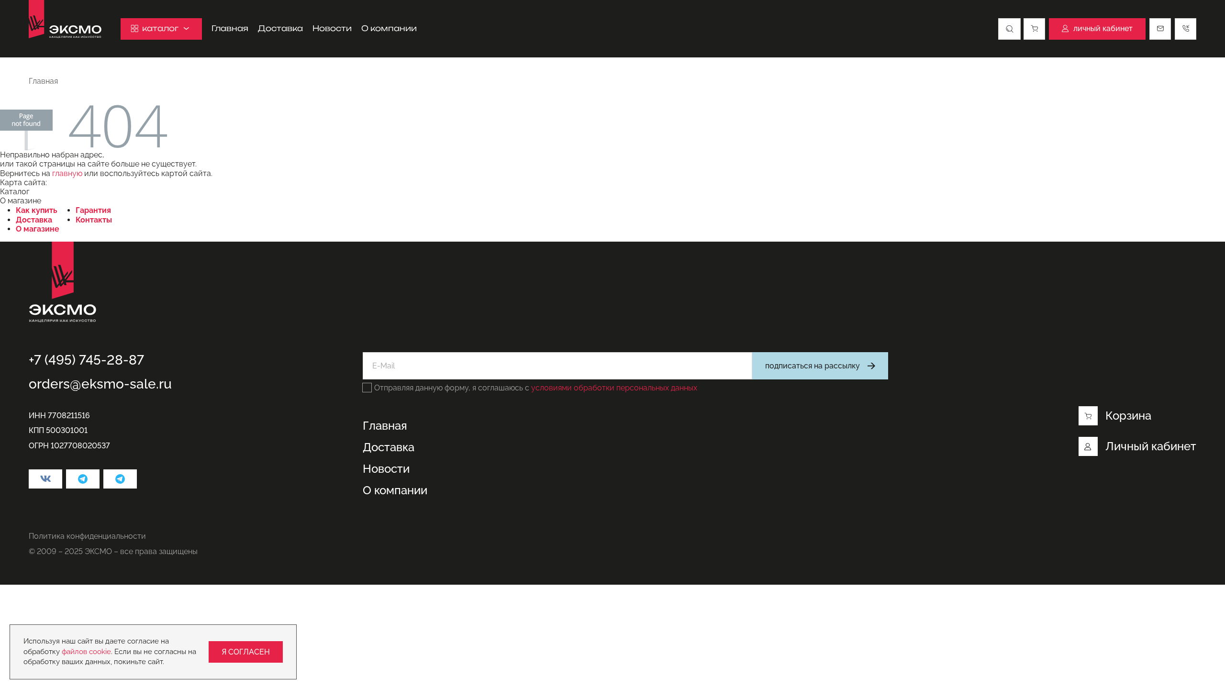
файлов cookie (86, 651)
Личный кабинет (1150, 446)
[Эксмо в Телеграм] (83, 479)
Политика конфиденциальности (87, 536)
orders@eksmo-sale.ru (100, 384)
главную (67, 173)
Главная (230, 28)
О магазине (37, 228)
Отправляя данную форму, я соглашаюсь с (535, 387)
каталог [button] (160, 28)
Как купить (36, 210)
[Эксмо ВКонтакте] (45, 479)
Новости (332, 28)
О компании (389, 28)
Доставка (280, 28)
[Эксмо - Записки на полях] (120, 479)
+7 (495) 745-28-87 (86, 360)
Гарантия (93, 210)
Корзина (1128, 415)
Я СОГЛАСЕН (246, 651)
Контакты (94, 219)
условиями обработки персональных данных (614, 387)
